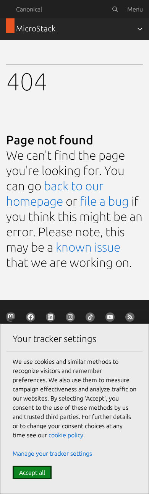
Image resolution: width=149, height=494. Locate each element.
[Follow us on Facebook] (32, 318)
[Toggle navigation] (140, 29)
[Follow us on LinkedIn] (52, 318)
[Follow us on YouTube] (111, 318)
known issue (88, 247)
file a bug (104, 201)
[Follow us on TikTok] (92, 318)
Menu (135, 9)
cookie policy (66, 435)
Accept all (32, 472)
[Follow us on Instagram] (72, 318)
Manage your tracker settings (52, 453)
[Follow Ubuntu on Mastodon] (12, 318)
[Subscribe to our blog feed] (131, 318)
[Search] (115, 9)
